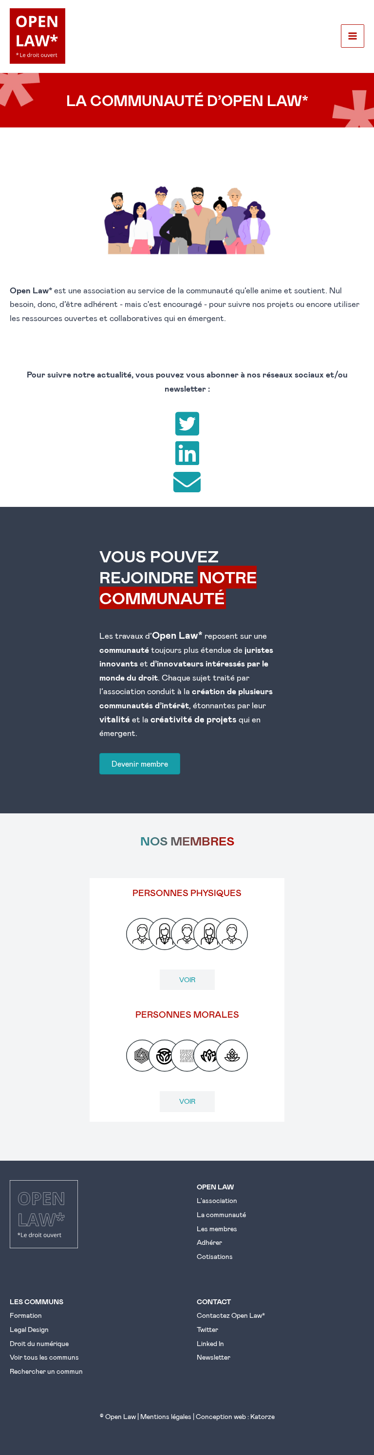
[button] (187, 424)
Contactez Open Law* (231, 1315)
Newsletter (213, 1357)
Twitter (207, 1329)
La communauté (221, 1214)
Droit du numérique (39, 1343)
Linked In (210, 1343)
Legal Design (29, 1329)
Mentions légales (165, 1416)
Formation (26, 1315)
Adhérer (209, 1242)
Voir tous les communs (44, 1357)
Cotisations (215, 1256)
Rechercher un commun (46, 1371)
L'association (217, 1200)
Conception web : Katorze (235, 1416)
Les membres (217, 1228)
